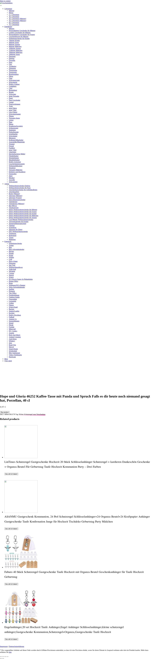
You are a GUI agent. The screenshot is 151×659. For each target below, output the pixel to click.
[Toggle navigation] (1, 5)
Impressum (4, 646)
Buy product (5, 412)
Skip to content (5, 1)
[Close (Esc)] (1, 656)
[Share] (3, 656)
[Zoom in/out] (7, 656)
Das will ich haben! (11, 474)
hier (10, 652)
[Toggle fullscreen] (5, 656)
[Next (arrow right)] (3, 658)
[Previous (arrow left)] (1, 658)
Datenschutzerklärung (16, 646)
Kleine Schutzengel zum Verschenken (32, 414)
